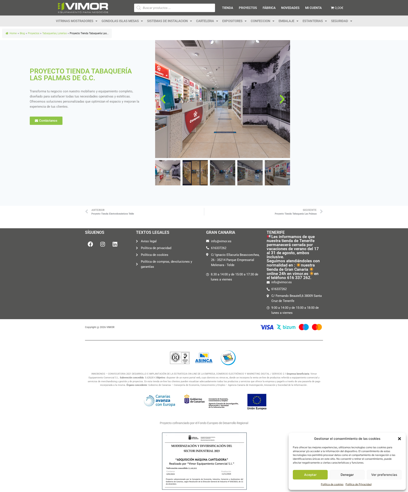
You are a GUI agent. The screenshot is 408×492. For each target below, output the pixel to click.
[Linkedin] (115, 244)
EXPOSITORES (232, 21)
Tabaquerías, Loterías (54, 33)
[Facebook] (90, 244)
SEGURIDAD (339, 21)
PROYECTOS (248, 8)
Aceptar (310, 475)
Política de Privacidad (358, 484)
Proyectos (33, 33)
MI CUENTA (313, 8)
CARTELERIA (205, 21)
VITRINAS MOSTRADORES (74, 21)
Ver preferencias (384, 475)
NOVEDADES (290, 8)
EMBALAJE (286, 21)
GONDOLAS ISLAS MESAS (120, 21)
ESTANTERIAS (313, 21)
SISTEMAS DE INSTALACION (167, 21)
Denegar (347, 475)
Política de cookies (332, 484)
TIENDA (227, 8)
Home (13, 33)
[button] (399, 439)
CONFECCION (260, 21)
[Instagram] (102, 244)
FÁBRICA (269, 8)
